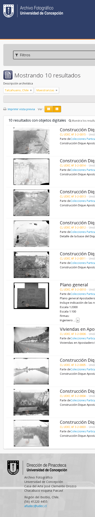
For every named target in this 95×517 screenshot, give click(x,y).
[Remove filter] (31, 90)
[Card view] (48, 109)
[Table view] (57, 109)
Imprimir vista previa (21, 109)
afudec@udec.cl (35, 506)
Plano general (74, 285)
